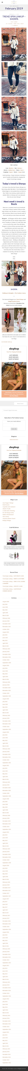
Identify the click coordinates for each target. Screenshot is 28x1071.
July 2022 (5, 735)
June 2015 (5, 971)
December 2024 (7, 654)
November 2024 (7, 657)
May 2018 (5, 874)
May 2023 (5, 707)
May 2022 (5, 740)
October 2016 (6, 926)
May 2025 (5, 640)
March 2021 (6, 779)
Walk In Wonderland (8, 514)
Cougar (20, 172)
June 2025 (5, 637)
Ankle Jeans (12, 394)
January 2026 (6, 621)
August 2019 (6, 832)
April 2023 (5, 710)
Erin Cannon (14, 21)
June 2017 (5, 904)
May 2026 (5, 610)
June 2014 (5, 1004)
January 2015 (6, 985)
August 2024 (6, 665)
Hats (15, 491)
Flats (17, 394)
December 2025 (7, 623)
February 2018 (6, 882)
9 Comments (15, 25)
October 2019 (6, 826)
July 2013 (5, 1035)
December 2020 (7, 787)
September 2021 (7, 762)
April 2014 (5, 1010)
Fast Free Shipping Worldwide (14, 352)
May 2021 (5, 773)
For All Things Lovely (8, 512)
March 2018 (6, 879)
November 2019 (7, 823)
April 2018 (5, 876)
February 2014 (6, 1015)
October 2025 (6, 629)
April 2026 (5, 612)
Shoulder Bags (9, 491)
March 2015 (6, 979)
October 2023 (6, 693)
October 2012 (6, 1060)
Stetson (19, 168)
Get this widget (14, 395)
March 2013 (6, 1046)
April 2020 (5, 810)
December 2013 (7, 1021)
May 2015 (5, 974)
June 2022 (5, 737)
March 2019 (6, 846)
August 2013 (6, 1032)
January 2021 (6, 785)
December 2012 (7, 1054)
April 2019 (5, 843)
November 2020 (7, 790)
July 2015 (5, 968)
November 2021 (7, 757)
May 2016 (5, 940)
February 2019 (6, 849)
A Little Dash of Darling (9, 510)
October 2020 (6, 793)
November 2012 (7, 1057)
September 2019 (7, 829)
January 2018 (6, 885)
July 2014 (5, 1001)
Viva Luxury (6, 516)
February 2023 (6, 715)
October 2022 (6, 726)
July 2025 (5, 635)
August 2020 (6, 798)
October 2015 (6, 960)
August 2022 (6, 732)
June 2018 (5, 871)
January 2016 (6, 951)
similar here (11, 170)
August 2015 (6, 965)
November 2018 (7, 857)
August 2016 (6, 932)
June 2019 (5, 837)
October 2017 (6, 893)
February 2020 (6, 815)
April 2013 (5, 1043)
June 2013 (5, 1037)
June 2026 (5, 607)
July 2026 (5, 604)
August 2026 (6, 601)
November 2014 (7, 990)
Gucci (21, 170)
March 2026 (6, 615)
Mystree (11, 168)
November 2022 (7, 723)
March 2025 (6, 646)
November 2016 (7, 924)
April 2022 (5, 743)
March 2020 (6, 812)
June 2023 (5, 704)
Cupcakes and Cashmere (9, 506)
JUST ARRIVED (13, 355)
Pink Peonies (6, 505)
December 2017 (7, 887)
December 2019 (7, 821)
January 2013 (6, 1051)
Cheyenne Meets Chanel (9, 518)
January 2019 (6, 851)
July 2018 (5, 868)
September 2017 (7, 896)
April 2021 (5, 776)
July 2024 (5, 668)
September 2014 (7, 996)
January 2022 (6, 751)
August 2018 (6, 865)
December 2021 (7, 754)
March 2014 (6, 1012)
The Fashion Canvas (20, 293)
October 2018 (6, 860)
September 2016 (7, 929)
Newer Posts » (20, 403)
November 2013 (7, 1024)
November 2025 (7, 626)
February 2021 (6, 782)
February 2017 (6, 915)
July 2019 (5, 835)
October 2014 (6, 993)
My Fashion (9, 23)
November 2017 (7, 890)
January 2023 (6, 718)
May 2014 (5, 1007)
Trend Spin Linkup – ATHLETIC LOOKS (12, 586)
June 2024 (5, 671)
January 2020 (6, 818)
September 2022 (7, 729)
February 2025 (6, 648)
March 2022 (6, 746)
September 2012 (7, 1062)
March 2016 (6, 946)
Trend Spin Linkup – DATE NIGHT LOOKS (13, 576)
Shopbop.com (14, 349)
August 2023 (6, 698)
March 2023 (6, 712)
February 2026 (6, 618)
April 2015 (5, 976)
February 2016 (6, 949)
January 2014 (6, 1018)
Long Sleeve (20, 491)
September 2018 (7, 862)
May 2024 (5, 673)
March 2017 (6, 912)
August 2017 (6, 899)
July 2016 (5, 935)
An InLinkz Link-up (6, 342)
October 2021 (6, 760)
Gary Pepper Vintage (8, 503)
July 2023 (5, 701)
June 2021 (5, 771)
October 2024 (6, 660)
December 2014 (7, 987)
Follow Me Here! (14, 439)
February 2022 (6, 748)
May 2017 (5, 907)
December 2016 (7, 921)
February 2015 (6, 982)
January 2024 (6, 685)
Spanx (11, 172)
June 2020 (5, 804)
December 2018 (7, 854)
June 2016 (5, 937)
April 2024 (5, 676)
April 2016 (5, 943)
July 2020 (5, 801)
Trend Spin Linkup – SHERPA (14, 17)
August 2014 (6, 999)
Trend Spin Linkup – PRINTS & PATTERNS (13, 578)
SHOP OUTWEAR (14, 359)
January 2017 (6, 918)
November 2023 (7, 690)
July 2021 (5, 768)
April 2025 (5, 643)
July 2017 (5, 901)
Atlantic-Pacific (7, 508)
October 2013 (6, 1026)
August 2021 (6, 765)
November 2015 (7, 957)
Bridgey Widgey (7, 520)
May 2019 (5, 840)
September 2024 (7, 662)
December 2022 (7, 721)
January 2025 (6, 651)
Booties (10, 392)
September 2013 (7, 1029)
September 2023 (7, 696)
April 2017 (5, 910)
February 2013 (6, 1049)
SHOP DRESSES (13, 357)
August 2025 (6, 632)
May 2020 (5, 807)
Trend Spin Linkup (18, 23)
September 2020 (7, 796)
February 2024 (6, 682)
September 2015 (7, 962)
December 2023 (7, 687)
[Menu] (2, 2)
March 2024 (6, 679)
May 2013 (5, 1040)
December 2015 (7, 954)
